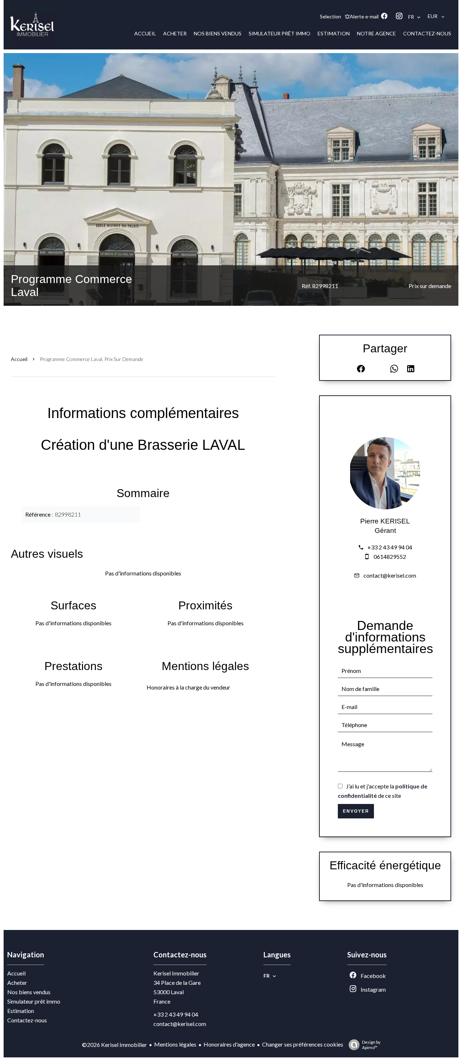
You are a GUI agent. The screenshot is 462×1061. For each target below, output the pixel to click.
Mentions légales (175, 1044)
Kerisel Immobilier (176, 973)
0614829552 (390, 556)
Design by (371, 1044)
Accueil (19, 359)
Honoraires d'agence (229, 1044)
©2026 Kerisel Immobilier (114, 1044)
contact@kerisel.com (389, 575)
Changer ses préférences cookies (302, 1044)
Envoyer (356, 811)
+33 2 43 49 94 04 (389, 547)
